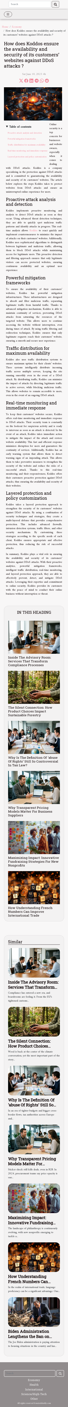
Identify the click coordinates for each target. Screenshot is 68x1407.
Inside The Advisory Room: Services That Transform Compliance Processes (29, 661)
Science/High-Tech (34, 1394)
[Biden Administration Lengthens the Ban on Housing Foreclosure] (34, 1312)
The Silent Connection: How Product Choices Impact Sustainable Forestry (30, 711)
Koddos (33, 230)
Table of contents (20, 126)
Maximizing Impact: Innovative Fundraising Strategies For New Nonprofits (33, 861)
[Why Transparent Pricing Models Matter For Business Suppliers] (34, 787)
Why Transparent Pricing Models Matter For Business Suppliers (30, 811)
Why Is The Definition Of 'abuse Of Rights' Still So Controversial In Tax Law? (33, 761)
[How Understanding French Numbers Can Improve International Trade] (34, 887)
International (34, 1389)
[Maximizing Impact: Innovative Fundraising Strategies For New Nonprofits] (34, 837)
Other (34, 1398)
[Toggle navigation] (8, 14)
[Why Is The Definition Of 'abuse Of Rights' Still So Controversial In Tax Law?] (34, 737)
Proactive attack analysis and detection (25, 133)
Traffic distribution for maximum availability (26, 145)
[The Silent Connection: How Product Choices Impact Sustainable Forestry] (34, 687)
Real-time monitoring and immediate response (27, 151)
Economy (17, 27)
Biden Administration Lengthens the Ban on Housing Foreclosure (28, 1336)
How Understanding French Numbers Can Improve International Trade (30, 911)
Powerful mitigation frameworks (22, 139)
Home (5, 27)
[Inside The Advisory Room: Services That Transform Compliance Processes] (34, 637)
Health (34, 1384)
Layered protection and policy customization (27, 157)
